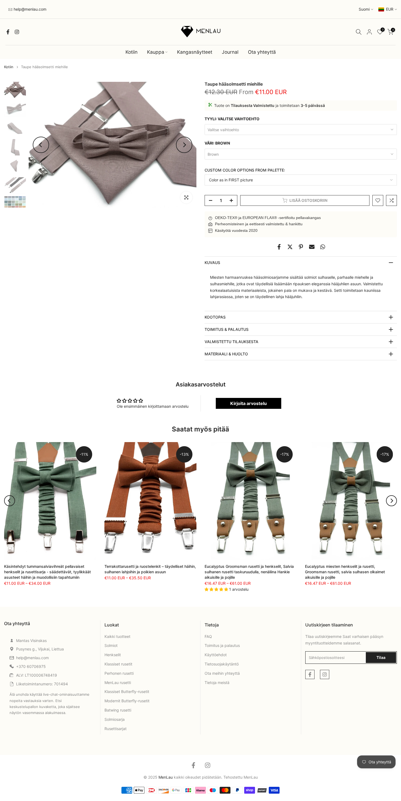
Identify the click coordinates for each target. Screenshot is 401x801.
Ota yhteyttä (262, 52)
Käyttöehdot (216, 654)
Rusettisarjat (115, 728)
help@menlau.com (29, 9)
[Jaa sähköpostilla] (312, 247)
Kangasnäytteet (194, 52)
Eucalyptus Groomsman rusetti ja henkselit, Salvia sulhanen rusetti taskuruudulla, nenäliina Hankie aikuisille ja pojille (249, 572)
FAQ (208, 636)
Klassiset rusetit (118, 664)
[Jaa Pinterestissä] (301, 247)
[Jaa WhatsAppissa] (322, 247)
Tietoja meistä (217, 682)
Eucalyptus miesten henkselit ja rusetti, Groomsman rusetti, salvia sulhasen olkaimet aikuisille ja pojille (345, 572)
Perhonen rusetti (119, 673)
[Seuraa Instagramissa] (16, 32)
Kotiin (131, 52)
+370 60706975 (31, 666)
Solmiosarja (114, 719)
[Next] (184, 145)
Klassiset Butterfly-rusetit (126, 691)
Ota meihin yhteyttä (222, 673)
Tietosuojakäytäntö (222, 664)
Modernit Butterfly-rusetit (126, 700)
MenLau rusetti (117, 682)
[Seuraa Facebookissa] (7, 32)
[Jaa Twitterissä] (290, 247)
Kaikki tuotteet (117, 636)
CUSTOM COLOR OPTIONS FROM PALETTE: (245, 170)
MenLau (251, 777)
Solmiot (111, 645)
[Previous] (41, 145)
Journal (230, 52)
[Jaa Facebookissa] (279, 247)
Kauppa (155, 52)
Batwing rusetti (117, 710)
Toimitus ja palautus (222, 645)
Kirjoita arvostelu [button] (248, 403)
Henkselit (112, 654)
